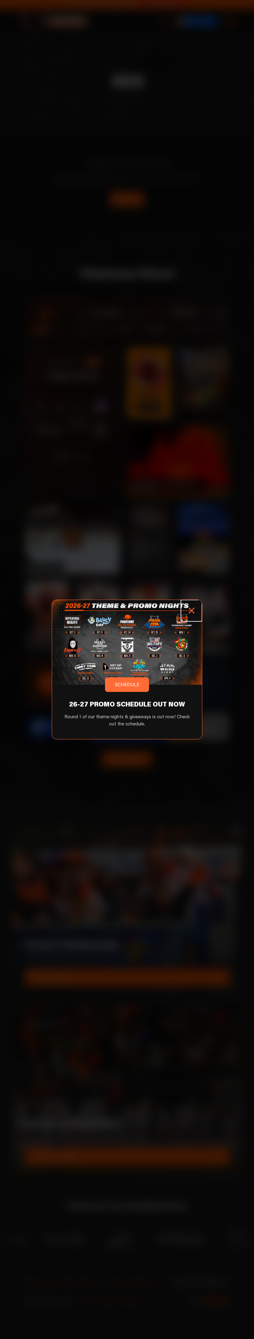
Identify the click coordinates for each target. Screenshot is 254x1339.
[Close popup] (191, 610)
